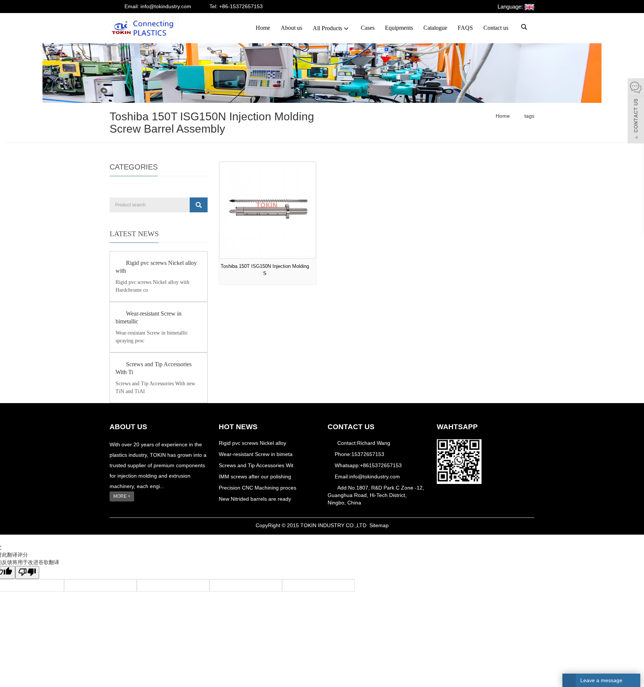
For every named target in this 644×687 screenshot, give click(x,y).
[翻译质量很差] (27, 572)
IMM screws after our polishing (255, 476)
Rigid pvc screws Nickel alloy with (156, 267)
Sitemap (379, 525)
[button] (346, 28)
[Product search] (199, 204)
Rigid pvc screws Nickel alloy (252, 443)
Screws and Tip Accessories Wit (256, 465)
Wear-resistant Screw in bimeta (256, 454)
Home (263, 28)
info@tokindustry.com (374, 476)
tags (528, 116)
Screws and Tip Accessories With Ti (154, 368)
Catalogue (435, 28)
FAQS (465, 28)
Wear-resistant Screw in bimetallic (148, 317)
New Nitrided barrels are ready (255, 499)
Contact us (495, 28)
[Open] (636, 111)
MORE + (121, 496)
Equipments (399, 28)
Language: (511, 6)
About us (291, 28)
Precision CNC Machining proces (257, 488)
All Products (327, 28)
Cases (368, 28)
